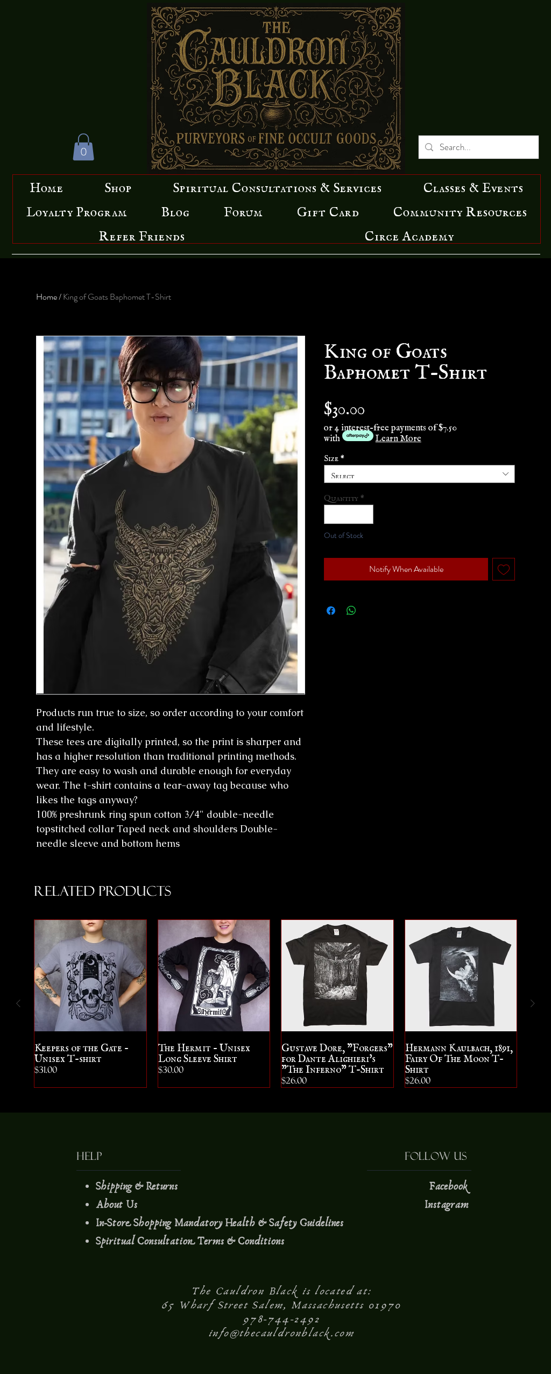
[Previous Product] (18, 1003)
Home (46, 297)
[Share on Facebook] (330, 610)
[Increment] (365, 514)
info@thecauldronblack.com (281, 1333)
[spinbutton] (348, 514)
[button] (83, 146)
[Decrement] (332, 514)
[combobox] (419, 474)
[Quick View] (90, 976)
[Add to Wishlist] (503, 569)
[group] (275, 1004)
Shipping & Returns (138, 1186)
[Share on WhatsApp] (351, 610)
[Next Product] (532, 1003)
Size (334, 456)
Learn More (398, 435)
